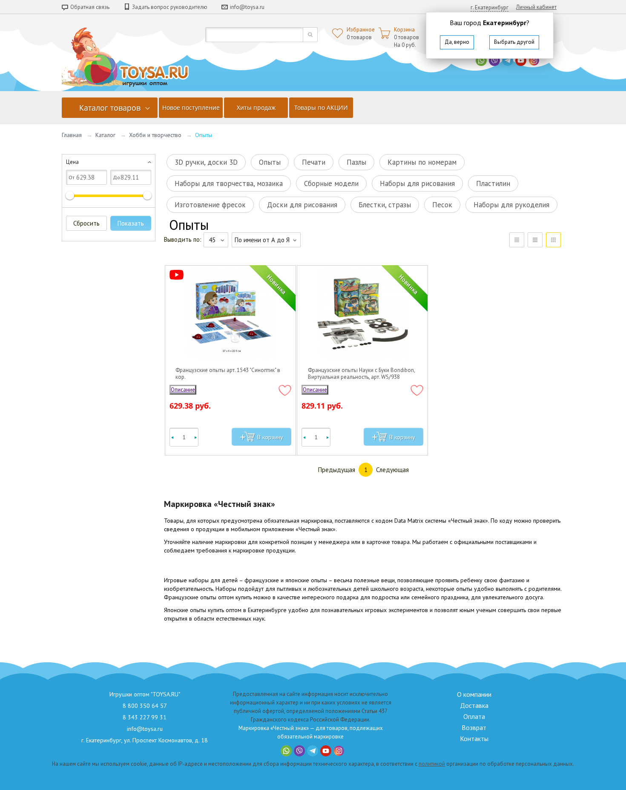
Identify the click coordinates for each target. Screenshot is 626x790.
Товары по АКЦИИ (321, 107)
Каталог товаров (110, 107)
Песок (442, 204)
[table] (516, 239)
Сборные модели (331, 183)
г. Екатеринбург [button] (489, 7)
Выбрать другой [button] (514, 42)
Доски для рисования (302, 204)
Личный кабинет (536, 7)
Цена (72, 162)
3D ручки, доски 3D (206, 162)
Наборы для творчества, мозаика (229, 183)
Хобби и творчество (155, 135)
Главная (72, 135)
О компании (474, 694)
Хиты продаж (256, 107)
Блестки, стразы (385, 204)
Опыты (270, 162)
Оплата (474, 716)
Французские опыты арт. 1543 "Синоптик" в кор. (227, 374)
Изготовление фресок (210, 204)
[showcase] (553, 239)
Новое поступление (191, 107)
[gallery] (535, 239)
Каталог (105, 135)
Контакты (474, 738)
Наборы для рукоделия (511, 204)
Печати (313, 162)
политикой (432, 763)
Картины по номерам (422, 162)
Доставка (474, 705)
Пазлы (356, 162)
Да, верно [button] (457, 42)
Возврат (474, 727)
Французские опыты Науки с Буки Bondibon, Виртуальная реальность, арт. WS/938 (361, 374)
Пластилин (493, 183)
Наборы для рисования (417, 183)
